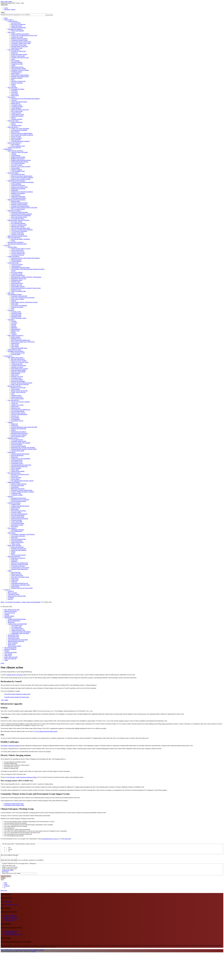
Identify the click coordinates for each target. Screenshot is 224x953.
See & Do (7, 245)
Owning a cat (15, 416)
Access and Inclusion (17, 439)
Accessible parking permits (18, 441)
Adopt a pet (14, 403)
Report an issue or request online (17, 596)
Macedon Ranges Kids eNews (19, 433)
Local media (14, 94)
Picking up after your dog (18, 413)
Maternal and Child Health (18, 428)
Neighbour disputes (16, 71)
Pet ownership (15, 417)
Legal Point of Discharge (18, 185)
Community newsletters (17, 89)
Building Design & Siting (18, 157)
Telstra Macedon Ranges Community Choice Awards (26, 288)
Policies (13, 117)
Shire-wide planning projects (19, 217)
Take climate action (16, 625)
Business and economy (14, 386)
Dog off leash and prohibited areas (20, 340)
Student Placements (16, 26)
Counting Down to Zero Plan (14, 674)
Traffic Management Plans (18, 198)
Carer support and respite (18, 536)
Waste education (15, 373)
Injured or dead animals (17, 517)
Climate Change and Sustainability (20, 458)
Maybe (10, 849)
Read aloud (5, 871)
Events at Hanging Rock (18, 275)
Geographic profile (16, 313)
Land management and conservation (21, 465)
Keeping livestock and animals (19, 518)
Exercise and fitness (16, 444)
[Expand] (17, 21)
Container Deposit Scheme (18, 365)
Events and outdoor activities (19, 54)
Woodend (14, 334)
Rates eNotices (15, 131)
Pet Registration (15, 419)
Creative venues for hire (17, 251)
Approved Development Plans (19, 212)
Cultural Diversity (16, 113)
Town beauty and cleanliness (19, 305)
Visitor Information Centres (18, 318)
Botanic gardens (15, 337)
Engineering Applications (18, 196)
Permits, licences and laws (18, 392)
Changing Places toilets (17, 450)
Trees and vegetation (17, 83)
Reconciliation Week (17, 283)
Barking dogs (15, 406)
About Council (8, 19)
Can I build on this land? (18, 163)
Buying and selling (13, 173)
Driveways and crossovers (18, 555)
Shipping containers (16, 78)
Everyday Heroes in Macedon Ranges (21, 383)
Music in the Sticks (16, 574)
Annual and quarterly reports (19, 101)
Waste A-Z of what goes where (19, 362)
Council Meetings (16, 108)
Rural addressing (15, 139)
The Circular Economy (17, 398)
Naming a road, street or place (19, 187)
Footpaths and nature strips (18, 548)
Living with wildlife (16, 521)
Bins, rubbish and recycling (15, 357)
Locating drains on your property (20, 567)
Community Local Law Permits (20, 70)
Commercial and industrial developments (22, 182)
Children (10, 422)
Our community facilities (14, 294)
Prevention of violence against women (21, 490)
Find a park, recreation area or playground (22, 297)
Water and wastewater (14, 556)
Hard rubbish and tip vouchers (19, 368)
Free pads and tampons (17, 485)
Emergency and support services (20, 474)
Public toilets (14, 304)
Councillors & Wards (17, 106)
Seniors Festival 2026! (17, 542)
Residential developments (18, 188)
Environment (11, 452)
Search (2, 14)
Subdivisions (14, 190)
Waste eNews (15, 375)
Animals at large (15, 504)
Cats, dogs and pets (13, 400)
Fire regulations (15, 60)
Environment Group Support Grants (14, 805)
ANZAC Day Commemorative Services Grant (24, 35)
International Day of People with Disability (23, 447)
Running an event (16, 289)
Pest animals (14, 526)
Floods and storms (16, 477)
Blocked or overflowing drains (19, 564)
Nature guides (15, 469)
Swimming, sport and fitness (15, 351)
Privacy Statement (33, 950)
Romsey (13, 332)
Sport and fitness (15, 354)
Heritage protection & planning (16, 199)
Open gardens (15, 346)
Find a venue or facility (17, 299)
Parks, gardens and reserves (15, 335)
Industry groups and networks (19, 390)
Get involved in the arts (17, 255)
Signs (12, 79)
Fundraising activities (17, 64)
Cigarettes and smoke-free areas (20, 57)
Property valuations (16, 138)
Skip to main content (6, 1)
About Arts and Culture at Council (20, 248)
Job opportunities (16, 23)
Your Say (10, 599)
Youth (9, 570)
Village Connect (15, 544)
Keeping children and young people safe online (24, 427)
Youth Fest (14, 581)
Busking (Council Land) (18, 56)
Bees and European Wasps (18, 510)
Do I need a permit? (16, 165)
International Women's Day (18, 278)
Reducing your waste (17, 376)
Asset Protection (15, 155)
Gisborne (13, 321)
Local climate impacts (17, 628)
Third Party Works (16, 125)
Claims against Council (17, 114)
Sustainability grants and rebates (20, 633)
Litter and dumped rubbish (18, 68)
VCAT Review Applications (19, 231)
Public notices (15, 95)
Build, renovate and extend (15, 150)
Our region (11, 310)
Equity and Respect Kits (18, 436)
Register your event (16, 285)
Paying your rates (16, 136)
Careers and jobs (12, 21)
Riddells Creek (15, 330)
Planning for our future (14, 210)
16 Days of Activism (17, 264)
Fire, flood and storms (14, 473)
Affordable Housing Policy (18, 498)
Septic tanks (14, 559)
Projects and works (13, 120)
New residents (12, 528)
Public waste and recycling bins (20, 384)
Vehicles (13, 86)
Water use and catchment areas (19, 563)
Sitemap (41, 950)
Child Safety (14, 425)
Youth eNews (15, 578)
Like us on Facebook (10, 915)
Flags (12, 308)
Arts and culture (12, 247)
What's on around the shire (18, 291)
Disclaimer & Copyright (20, 950)
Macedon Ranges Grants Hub (19, 46)
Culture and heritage (13, 256)
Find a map (11, 293)
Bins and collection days (18, 359)
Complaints (11, 597)
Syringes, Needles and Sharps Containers (22, 491)
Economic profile (16, 311)
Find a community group (18, 146)
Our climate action (16, 627)
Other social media (9, 920)
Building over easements (18, 193)
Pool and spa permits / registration (20, 239)
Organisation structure (17, 116)
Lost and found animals (17, 411)
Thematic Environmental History (20, 206)
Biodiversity (14, 457)
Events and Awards (13, 263)
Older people (11, 533)
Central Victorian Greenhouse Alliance (26, 777)
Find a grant (11, 32)
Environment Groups (17, 463)
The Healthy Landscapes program (10, 745)
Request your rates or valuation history (21, 133)
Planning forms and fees (17, 226)
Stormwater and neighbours (18, 550)
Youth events (14, 580)
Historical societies (16, 259)
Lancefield (14, 323)
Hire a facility (15, 345)
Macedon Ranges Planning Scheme (17, 236)
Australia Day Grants (17, 37)
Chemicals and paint (16, 364)
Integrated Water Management (19, 569)
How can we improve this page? (10, 855)
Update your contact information (20, 128)
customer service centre (11, 904)
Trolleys (13, 84)
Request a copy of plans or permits (20, 166)
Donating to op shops (17, 367)
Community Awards (16, 274)
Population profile (16, 316)
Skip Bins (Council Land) (18, 81)
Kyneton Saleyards (16, 520)
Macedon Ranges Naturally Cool (13, 934)
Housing (10, 496)
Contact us (7, 589)
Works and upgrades (16, 122)
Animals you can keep (17, 405)
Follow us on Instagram (10, 917)
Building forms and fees (17, 158)
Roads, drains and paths (14, 545)
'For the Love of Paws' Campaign (20, 401)
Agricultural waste (16, 378)
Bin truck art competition (18, 381)
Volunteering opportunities (18, 27)
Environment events (16, 461)
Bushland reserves (16, 338)
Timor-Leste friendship (17, 30)
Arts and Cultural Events (18, 253)
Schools (13, 430)
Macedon (13, 326)
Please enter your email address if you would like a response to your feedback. (22, 860)
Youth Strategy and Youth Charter (20, 585)
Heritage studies (15, 201)
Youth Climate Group (17, 575)
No (9, 851)
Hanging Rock (15, 343)
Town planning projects (17, 218)
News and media (12, 87)
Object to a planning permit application (22, 229)
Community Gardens (17, 495)
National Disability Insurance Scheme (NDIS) (24, 449)
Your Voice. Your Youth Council (20, 577)
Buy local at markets (16, 272)
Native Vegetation (16, 468)
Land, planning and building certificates (22, 135)
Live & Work (8, 356)
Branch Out (14, 424)
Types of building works (18, 171)
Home (2, 602)
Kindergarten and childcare (18, 431)
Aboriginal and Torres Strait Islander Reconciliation (25, 98)
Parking (13, 551)
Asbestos (13, 154)
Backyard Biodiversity (17, 455)
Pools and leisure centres (18, 353)
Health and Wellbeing (14, 482)
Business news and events (18, 387)
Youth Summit (15, 586)
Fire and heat (14, 476)
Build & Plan (7, 149)
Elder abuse (14, 537)
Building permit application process (21, 160)
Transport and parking (17, 307)
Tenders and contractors (14, 147)
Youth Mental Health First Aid (19, 583)
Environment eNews (17, 460)
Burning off (14, 53)
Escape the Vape (15, 572)
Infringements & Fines (17, 67)
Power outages (15, 479)
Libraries (13, 300)
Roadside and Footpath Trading (20, 76)
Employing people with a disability (20, 443)
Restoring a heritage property (19, 204)
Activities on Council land (18, 51)
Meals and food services (17, 488)
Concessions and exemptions (19, 130)
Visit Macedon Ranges (10, 931)
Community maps (16, 493)
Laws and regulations (14, 49)
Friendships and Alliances (15, 29)
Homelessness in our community (20, 499)
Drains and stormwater (17, 547)
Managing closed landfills (18, 371)
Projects (13, 124)
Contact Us (11, 591)
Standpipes (14, 561)
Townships (11, 319)
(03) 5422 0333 (66, 838)
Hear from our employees (18, 24)
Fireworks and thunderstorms (19, 414)
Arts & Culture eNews (17, 250)
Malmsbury (14, 327)
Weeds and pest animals (17, 471)
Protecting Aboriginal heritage (19, 203)
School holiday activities (18, 286)
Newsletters (14, 90)
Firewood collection (16, 62)
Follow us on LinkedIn (10, 918)
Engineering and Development (16, 180)
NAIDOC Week (15, 281)
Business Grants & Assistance (19, 38)
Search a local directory (14, 143)
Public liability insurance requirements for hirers (24, 302)
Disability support (13, 438)
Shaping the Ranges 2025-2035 (20, 109)
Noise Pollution (15, 73)
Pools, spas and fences (14, 237)
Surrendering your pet (17, 420)
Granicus (33, 951)
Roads (13, 553)
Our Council (11, 97)
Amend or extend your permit (19, 152)
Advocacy (14, 100)
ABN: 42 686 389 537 (7, 950)
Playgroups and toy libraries (19, 435)
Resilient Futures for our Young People (22, 588)
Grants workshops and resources (20, 34)
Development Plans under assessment (21, 214)
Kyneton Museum (16, 261)
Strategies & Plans (16, 395)
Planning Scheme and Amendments (21, 215)
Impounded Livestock (17, 525)
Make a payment (12, 593)
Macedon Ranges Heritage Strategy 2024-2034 (24, 207)
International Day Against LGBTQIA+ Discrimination (26, 277)
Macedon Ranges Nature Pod (19, 466)
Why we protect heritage (18, 209)
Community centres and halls (19, 296)
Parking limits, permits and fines (20, 75)
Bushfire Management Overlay (19, 161)
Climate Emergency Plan (18, 630)
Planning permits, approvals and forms (18, 220)
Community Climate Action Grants (20, 43)
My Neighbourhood (16, 531)
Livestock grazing (16, 512)
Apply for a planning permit (19, 225)
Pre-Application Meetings (18, 223)
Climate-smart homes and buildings (21, 631)
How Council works (16, 111)
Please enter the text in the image (11, 873)
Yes (9, 847)
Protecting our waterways (18, 558)
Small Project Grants (17, 48)
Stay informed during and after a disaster (22, 480)
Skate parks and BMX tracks (19, 348)
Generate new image (7, 870)
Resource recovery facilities (18, 360)
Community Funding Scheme (19, 40)
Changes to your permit (17, 234)
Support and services (17, 397)
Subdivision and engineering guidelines (22, 191)
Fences (13, 59)
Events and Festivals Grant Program (21, 41)
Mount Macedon (15, 329)
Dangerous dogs (15, 408)
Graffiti (13, 65)
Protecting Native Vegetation (16, 242)
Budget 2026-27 (15, 103)
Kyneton (13, 324)
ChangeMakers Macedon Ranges (20, 267)
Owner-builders (15, 168)
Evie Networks (11, 777)
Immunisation (15, 487)
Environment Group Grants (18, 45)
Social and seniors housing (18, 446)
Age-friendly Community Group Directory (23, 534)
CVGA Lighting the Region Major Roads (45, 731)
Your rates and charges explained (20, 141)
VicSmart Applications (17, 233)
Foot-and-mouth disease (17, 515)
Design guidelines (16, 184)
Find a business (15, 144)
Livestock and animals (14, 503)
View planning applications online (20, 228)
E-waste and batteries (17, 379)
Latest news (14, 92)
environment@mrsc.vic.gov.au (49, 838)
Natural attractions (16, 315)
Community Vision (16, 105)
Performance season (16, 280)
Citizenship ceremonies (17, 529)
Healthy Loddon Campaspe (18, 484)
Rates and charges (13, 127)
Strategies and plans (16, 119)
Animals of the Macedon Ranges (20, 454)
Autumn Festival (15, 266)
